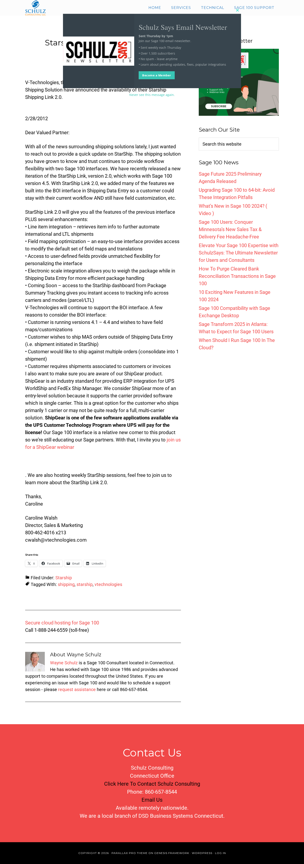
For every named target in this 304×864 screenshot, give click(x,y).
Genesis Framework (171, 853)
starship (85, 584)
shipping (66, 584)
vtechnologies (108, 584)
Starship (63, 577)
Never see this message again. (152, 95)
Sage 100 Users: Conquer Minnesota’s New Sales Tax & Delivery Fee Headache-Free (230, 229)
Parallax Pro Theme (129, 853)
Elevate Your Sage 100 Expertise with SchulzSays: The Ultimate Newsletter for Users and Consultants (238, 253)
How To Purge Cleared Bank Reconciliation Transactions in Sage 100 (237, 276)
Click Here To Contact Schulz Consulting (152, 784)
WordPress (202, 853)
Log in (220, 853)
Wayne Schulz (64, 662)
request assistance (77, 689)
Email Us (152, 800)
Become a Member (156, 75)
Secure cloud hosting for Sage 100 (62, 623)
